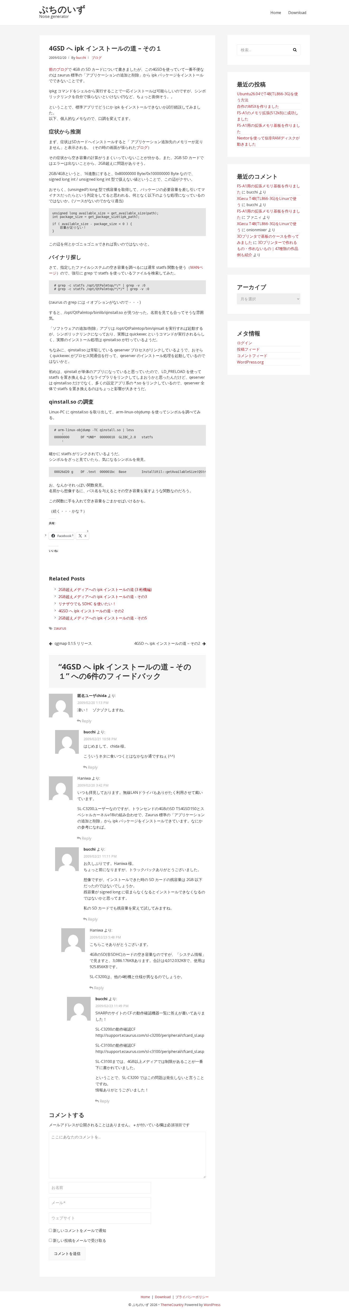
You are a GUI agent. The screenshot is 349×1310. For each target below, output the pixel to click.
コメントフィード (252, 355)
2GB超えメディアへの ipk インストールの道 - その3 (102, 596)
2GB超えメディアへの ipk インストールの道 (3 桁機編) (105, 589)
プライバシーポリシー (192, 1297)
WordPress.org (250, 362)
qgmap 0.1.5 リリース (73, 643)
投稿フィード (248, 349)
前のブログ (58, 69)
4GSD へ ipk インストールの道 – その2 (167, 643)
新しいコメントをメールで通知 (79, 1230)
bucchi (81, 57)
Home (275, 12)
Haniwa (84, 778)
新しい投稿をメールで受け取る (79, 1240)
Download (297, 12)
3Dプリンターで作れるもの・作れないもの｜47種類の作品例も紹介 (267, 248)
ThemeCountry (172, 1304)
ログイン (244, 342)
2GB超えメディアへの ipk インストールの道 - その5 (102, 618)
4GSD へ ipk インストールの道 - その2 (91, 610)
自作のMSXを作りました (258, 106)
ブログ (97, 57)
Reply (86, 721)
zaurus (60, 628)
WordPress (212, 1304)
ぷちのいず (62, 9)
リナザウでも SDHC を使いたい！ (87, 603)
